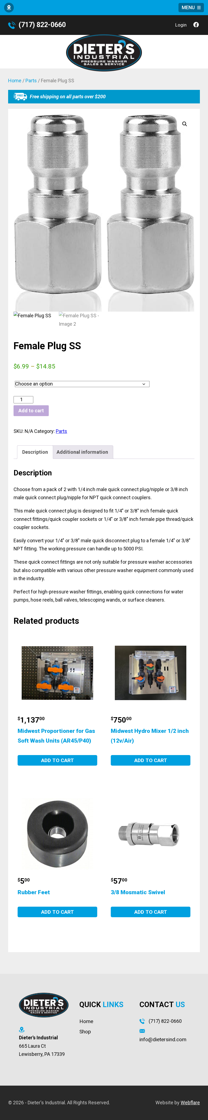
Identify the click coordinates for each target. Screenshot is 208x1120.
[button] (185, 124)
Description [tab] (35, 452)
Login (181, 25)
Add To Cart (57, 760)
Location (10, 9)
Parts (31, 80)
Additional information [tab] (82, 452)
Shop (85, 1031)
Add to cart (31, 410)
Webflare (190, 1102)
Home (14, 80)
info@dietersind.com (162, 1039)
